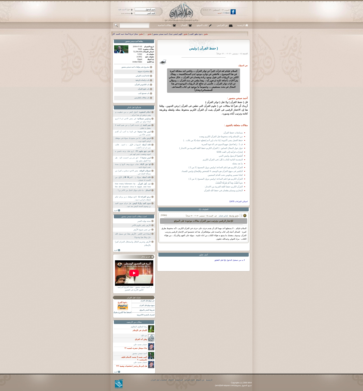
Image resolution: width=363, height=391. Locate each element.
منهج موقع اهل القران (147, 305)
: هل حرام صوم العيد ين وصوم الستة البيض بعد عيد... (133, 204)
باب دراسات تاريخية (142, 80)
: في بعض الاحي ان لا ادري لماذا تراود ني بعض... (133, 120)
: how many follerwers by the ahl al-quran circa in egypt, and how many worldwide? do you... (133, 185)
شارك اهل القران (134, 298)
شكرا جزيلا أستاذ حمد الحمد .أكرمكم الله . (163, 34)
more (117, 210)
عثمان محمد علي (140, 344)
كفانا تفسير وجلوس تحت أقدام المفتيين (225, 175)
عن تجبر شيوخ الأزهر (142, 229)
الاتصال (184, 25)
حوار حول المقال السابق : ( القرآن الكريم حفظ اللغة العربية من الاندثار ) (211, 148)
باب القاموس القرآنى (142, 85)
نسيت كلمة (121, 9)
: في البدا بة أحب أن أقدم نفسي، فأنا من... (133, 133)
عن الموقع (200, 380)
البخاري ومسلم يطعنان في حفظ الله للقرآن (223, 190)
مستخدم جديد (126, 13)
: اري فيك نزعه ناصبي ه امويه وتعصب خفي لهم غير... (133, 152)
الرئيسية (241, 25)
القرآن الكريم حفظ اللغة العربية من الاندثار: (224, 186)
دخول (129, 9)
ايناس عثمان (223, 216)
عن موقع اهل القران (148, 301)
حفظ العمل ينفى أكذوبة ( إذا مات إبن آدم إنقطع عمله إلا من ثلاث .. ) (213, 140)
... (187, 34)
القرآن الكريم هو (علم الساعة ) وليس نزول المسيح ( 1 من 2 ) (216, 179)
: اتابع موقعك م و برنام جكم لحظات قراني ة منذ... (133, 198)
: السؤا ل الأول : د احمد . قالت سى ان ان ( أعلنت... (133, 146)
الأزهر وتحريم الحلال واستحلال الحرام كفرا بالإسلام (133, 243)
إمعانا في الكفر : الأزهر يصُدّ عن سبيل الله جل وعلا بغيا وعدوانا (133, 235)
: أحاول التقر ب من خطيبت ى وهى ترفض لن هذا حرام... (133, 113)
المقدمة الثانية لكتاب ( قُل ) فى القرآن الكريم (223, 159)
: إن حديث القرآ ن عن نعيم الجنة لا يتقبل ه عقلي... (133, 126)
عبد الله (144, 335)
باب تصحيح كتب (143, 93)
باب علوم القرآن (143, 89)
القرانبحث (179, 380)
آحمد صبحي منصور (131, 41)
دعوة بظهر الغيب (237, 34)
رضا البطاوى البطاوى (139, 327)
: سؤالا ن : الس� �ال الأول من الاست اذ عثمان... (133, 178)
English (226, 13)
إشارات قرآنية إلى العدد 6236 (230, 152)
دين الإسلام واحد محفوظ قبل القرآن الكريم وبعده (221, 136)
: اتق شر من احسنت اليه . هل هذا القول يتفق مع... (133, 159)
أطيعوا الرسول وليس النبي (231, 156)
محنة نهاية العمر (144, 221)
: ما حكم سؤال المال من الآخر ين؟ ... (133, 190)
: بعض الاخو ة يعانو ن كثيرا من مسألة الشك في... (133, 172)
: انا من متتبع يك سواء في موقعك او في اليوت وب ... (133, 139)
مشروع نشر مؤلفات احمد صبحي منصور (135, 67)
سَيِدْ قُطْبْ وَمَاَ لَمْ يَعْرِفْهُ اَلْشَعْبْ (229, 183)
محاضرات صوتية (143, 71)
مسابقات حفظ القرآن (233, 132)
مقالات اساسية (164, 25)
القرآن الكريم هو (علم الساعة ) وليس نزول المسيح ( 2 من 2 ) (216, 167)
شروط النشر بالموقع (147, 310)
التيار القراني (189, 380)
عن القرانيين (222, 25)
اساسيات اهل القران (159, 380)
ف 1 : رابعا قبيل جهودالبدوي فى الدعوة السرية (222, 144)
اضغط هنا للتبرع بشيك (122, 312)
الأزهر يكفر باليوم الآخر (141, 225)
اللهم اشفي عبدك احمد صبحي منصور (209, 34)
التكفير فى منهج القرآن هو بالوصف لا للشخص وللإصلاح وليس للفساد (212, 171)
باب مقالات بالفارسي (141, 98)
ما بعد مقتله (237, 163)
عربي (220, 13)
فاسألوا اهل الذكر (134, 107)
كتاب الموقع (202, 25)
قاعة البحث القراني (142, 76)
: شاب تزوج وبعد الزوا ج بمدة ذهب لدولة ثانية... (133, 165)
